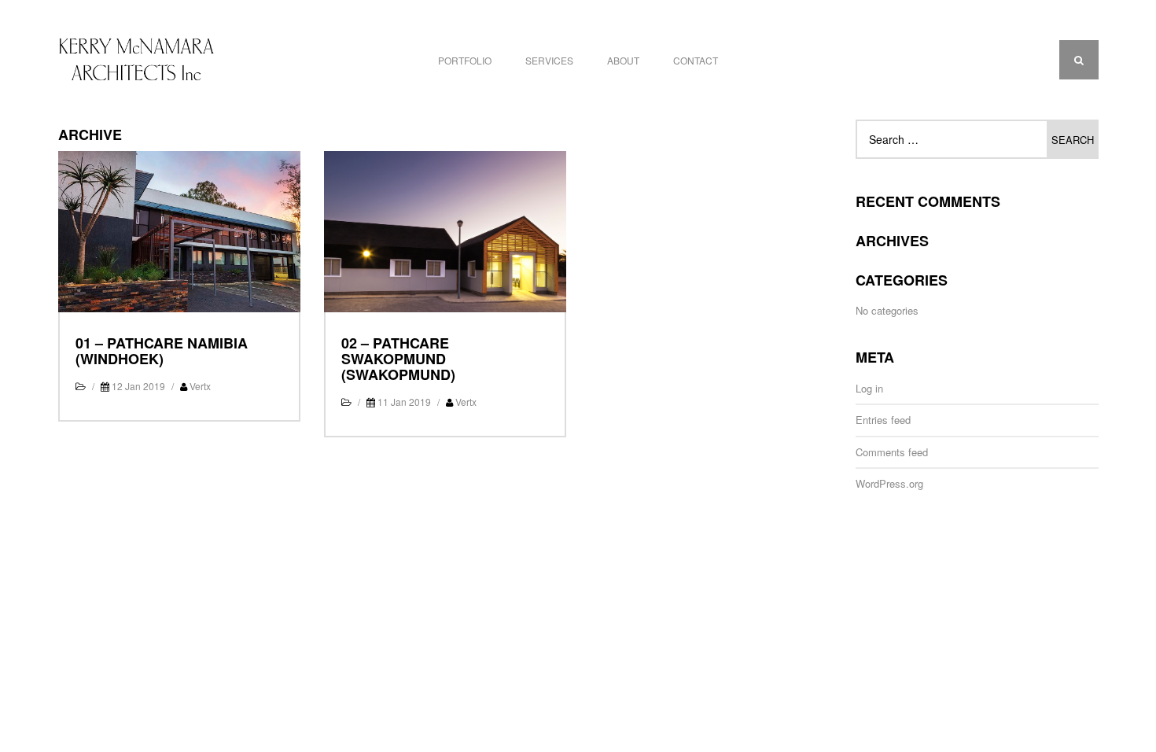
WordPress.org (889, 483)
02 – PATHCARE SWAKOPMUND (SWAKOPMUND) (398, 359)
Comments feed (892, 451)
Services (549, 60)
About (623, 60)
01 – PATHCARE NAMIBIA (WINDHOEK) (161, 351)
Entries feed (883, 419)
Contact (695, 60)
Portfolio (464, 60)
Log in (869, 388)
